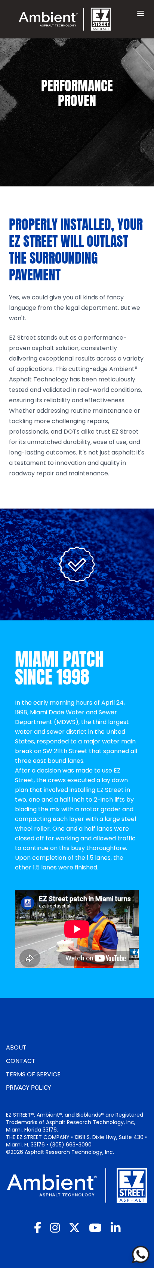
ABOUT (16, 1047)
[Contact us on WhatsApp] (141, 1255)
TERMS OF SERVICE (33, 1074)
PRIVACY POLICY (28, 1087)
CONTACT (21, 1061)
